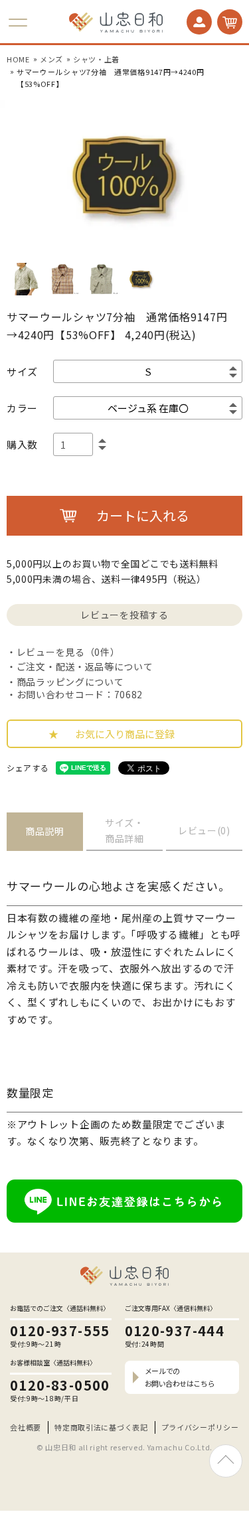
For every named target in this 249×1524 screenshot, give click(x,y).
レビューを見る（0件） (68, 651)
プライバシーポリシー (200, 1427)
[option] (124, 176)
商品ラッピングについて (70, 681)
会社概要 (25, 1427)
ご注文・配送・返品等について (85, 666)
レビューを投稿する (124, 614)
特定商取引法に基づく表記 (100, 1427)
